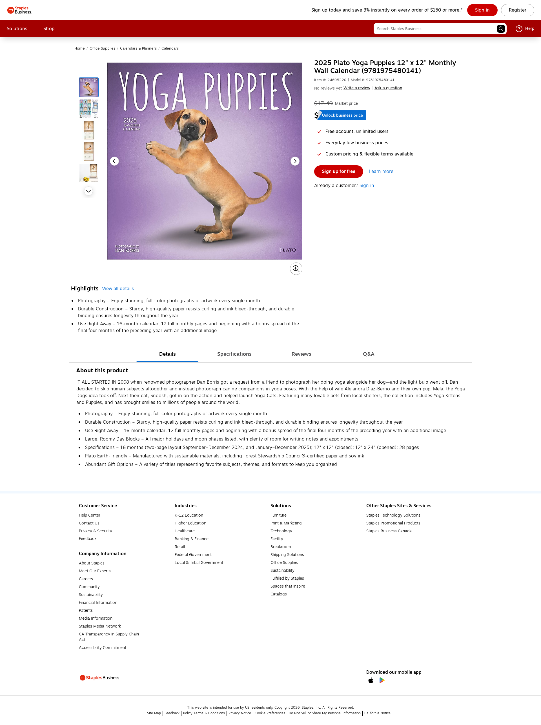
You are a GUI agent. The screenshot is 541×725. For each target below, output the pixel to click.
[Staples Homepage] (19, 10)
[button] (501, 29)
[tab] (167, 354)
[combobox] (440, 28)
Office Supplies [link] (102, 48)
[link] (482, 10)
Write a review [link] (356, 88)
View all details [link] (118, 289)
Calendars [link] (170, 48)
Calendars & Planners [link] (138, 48)
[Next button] (88, 190)
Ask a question (388, 88)
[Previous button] (114, 161)
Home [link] (79, 48)
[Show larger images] (296, 269)
